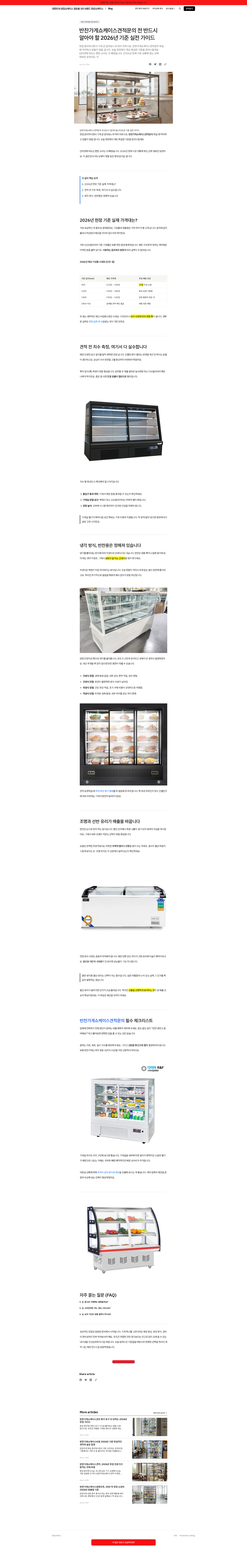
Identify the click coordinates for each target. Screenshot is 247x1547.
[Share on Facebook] (150, 64)
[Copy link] (165, 64)
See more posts (159, 1413)
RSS (175, 1535)
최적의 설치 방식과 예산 (108, 1172)
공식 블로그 (170, 8)
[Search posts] (180, 8)
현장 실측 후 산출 (97, 321)
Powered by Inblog (187, 1535)
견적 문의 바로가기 (142, 8)
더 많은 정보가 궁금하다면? (123, 1362)
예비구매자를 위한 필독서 (90, 22)
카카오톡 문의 (157, 8)
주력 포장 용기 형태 (104, 791)
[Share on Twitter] (155, 64)
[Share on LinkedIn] (160, 64)
